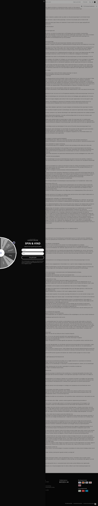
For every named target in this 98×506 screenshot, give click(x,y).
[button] (44, 1)
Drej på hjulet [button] (32, 257)
